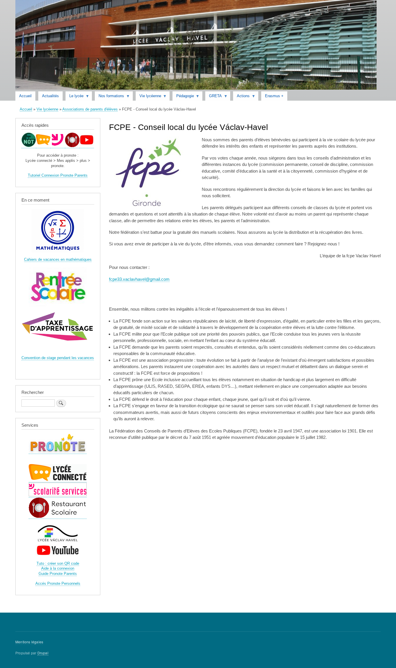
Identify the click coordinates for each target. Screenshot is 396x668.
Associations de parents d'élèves (90, 109)
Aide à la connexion (57, 568)
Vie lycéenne (148, 97)
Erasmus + (274, 96)
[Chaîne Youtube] (86, 146)
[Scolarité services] (57, 146)
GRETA (213, 97)
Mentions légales (29, 641)
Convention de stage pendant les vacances (57, 358)
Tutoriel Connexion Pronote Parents (58, 175)
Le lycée (74, 97)
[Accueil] (196, 45)
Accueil (25, 96)
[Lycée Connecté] (43, 146)
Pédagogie (183, 97)
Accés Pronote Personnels (57, 583)
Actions (241, 97)
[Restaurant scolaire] (72, 146)
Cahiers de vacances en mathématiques (58, 259)
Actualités (50, 96)
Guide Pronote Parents (58, 573)
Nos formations (109, 97)
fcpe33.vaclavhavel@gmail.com (139, 279)
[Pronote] (28, 146)
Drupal (42, 652)
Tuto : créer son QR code (58, 563)
